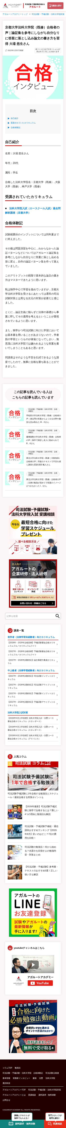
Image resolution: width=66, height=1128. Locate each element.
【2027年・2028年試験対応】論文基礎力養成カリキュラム (31, 661)
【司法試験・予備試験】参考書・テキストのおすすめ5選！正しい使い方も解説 (41, 870)
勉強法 (18, 1068)
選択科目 (6, 1083)
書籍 (35, 1078)
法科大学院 (50, 1078)
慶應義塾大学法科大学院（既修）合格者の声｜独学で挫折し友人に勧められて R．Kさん (43, 440)
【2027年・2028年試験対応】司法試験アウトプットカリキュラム (31, 686)
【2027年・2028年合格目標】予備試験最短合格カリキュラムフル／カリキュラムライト (31, 653)
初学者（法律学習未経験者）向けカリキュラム (31, 637)
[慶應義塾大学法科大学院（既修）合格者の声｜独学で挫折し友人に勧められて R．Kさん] (14, 437)
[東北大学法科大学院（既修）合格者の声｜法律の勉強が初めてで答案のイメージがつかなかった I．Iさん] (14, 480)
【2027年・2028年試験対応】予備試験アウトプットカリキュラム (31, 703)
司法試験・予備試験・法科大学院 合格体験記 (23, 1073)
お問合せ (6, 1100)
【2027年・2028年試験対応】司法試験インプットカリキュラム (31, 677)
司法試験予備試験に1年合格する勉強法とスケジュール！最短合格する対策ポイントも (33, 795)
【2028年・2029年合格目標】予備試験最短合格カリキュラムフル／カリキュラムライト (31, 644)
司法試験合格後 (52, 1073)
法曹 (41, 1078)
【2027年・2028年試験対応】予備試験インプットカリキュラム (31, 695)
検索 (56, 616)
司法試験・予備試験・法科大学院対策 (44, 1090)
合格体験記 (15, 127)
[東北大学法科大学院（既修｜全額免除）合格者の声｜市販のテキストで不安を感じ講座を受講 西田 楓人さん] (14, 458)
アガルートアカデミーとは (14, 1095)
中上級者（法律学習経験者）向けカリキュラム (31, 670)
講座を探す (57, 6)
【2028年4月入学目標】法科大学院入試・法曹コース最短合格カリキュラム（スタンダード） (31, 728)
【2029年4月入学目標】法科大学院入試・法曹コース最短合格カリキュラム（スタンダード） (31, 719)
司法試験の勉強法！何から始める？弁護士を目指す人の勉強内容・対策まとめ (40, 851)
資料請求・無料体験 (47, 1095)
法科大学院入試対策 (18, 712)
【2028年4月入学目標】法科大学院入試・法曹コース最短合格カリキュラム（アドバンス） (31, 737)
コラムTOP (7, 1068)
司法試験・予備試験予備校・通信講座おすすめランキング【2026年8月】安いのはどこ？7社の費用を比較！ (41, 832)
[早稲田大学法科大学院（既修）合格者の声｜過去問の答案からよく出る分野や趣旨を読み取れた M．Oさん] (14, 416)
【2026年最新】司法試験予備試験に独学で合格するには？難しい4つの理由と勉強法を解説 (41, 810)
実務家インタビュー (21, 1078)
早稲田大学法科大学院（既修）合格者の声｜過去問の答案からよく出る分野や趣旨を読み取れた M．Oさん (43, 418)
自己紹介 (14, 118)
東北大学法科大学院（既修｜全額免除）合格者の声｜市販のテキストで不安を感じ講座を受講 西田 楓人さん (43, 461)
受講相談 (32, 1095)
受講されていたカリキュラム (23, 123)
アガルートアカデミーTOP (14, 1090)
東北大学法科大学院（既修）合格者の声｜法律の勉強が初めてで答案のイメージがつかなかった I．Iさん (43, 482)
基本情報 (6, 1078)
